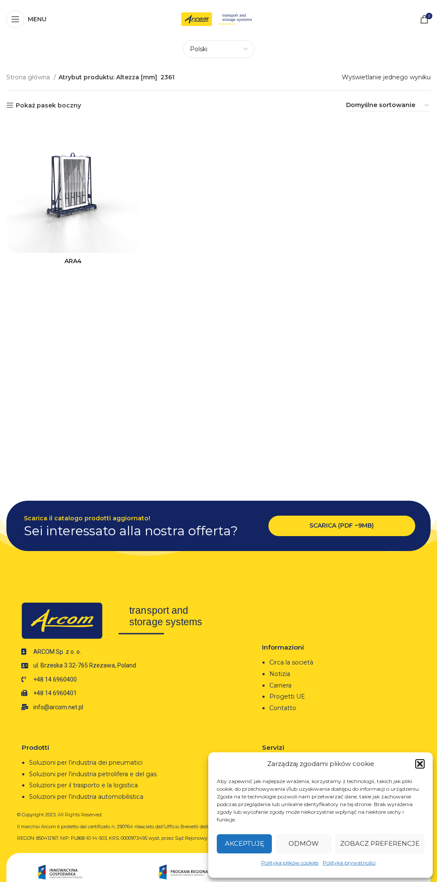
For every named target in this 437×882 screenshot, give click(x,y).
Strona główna (29, 77)
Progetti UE (288, 696)
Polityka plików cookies (289, 862)
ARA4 (73, 261)
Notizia (279, 674)
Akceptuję (244, 843)
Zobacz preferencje (380, 843)
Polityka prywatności (349, 862)
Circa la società (291, 662)
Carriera (280, 685)
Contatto (282, 708)
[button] (420, 764)
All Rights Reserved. (80, 815)
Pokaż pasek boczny (48, 105)
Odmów (303, 843)
